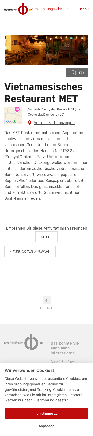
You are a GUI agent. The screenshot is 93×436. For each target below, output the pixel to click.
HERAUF (46, 308)
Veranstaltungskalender (49, 9)
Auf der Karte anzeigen (54, 122)
